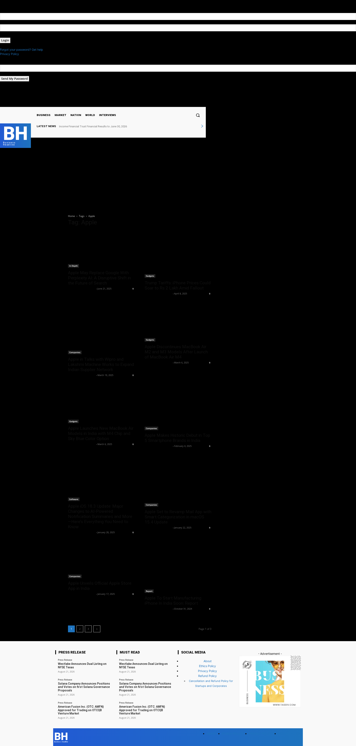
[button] (198, 115)
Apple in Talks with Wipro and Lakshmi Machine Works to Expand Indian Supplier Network (101, 364)
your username (10, 22)
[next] (202, 126)
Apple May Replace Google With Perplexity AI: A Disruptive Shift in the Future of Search (99, 278)
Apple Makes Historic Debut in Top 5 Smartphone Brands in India (177, 438)
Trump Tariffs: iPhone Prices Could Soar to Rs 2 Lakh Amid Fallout (178, 285)
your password (10, 35)
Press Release (65, 660)
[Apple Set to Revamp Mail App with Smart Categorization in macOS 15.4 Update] (178, 482)
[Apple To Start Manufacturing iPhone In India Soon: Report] (178, 568)
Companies (74, 352)
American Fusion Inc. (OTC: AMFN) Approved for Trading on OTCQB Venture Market (81, 710)
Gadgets (150, 275)
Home (71, 216)
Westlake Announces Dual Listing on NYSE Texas (88, 126)
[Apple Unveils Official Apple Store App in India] (101, 560)
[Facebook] (163, 103)
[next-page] (96, 628)
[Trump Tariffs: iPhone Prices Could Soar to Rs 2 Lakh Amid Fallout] (178, 254)
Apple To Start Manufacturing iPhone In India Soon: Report (173, 601)
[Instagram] (168, 103)
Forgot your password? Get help (21, 49)
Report (149, 591)
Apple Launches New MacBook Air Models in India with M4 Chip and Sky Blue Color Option (101, 433)
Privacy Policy (9, 54)
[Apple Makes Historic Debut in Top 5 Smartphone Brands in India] (178, 408)
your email (7, 74)
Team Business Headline (81, 288)
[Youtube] (179, 103)
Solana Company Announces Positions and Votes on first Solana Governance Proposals (84, 687)
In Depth (73, 265)
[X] (173, 103)
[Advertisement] (178, 179)
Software (73, 499)
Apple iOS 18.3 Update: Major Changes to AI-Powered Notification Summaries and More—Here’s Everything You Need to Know (100, 516)
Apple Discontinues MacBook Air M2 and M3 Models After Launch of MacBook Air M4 (176, 352)
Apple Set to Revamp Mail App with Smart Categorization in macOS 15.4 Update (178, 517)
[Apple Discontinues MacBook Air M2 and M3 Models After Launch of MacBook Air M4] (178, 323)
